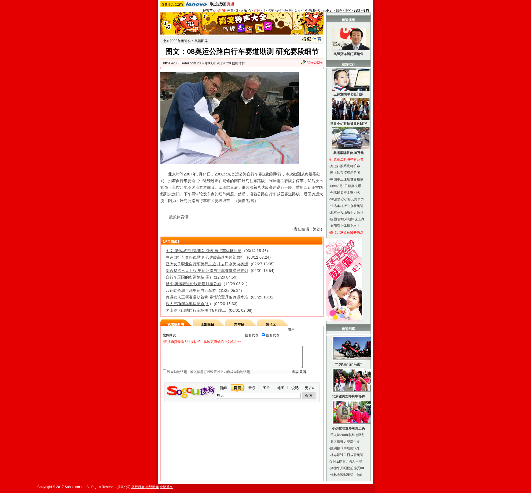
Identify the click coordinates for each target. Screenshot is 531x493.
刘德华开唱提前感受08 (347, 468)
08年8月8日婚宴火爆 (345, 186)
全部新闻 (152, 487)
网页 (237, 388)
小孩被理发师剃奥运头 (348, 428)
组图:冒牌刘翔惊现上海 (347, 219)
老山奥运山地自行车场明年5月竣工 (196, 310)
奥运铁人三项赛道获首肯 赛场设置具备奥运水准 (207, 297)
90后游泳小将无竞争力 (347, 199)
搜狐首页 (209, 10)
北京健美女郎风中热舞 (348, 396)
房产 (279, 10)
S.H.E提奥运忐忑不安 (346, 461)
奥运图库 (201, 41)
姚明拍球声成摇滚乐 (345, 448)
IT (263, 10)
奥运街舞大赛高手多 (345, 442)
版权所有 (138, 487)
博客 (348, 10)
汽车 (270, 10)
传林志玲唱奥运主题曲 (346, 475)
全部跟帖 (207, 324)
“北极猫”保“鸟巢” (348, 364)
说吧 (295, 388)
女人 (297, 10)
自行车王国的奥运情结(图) (188, 277)
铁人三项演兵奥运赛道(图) (188, 303)
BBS (356, 10)
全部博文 (166, 487)
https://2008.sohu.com (179, 63)
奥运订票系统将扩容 (345, 166)
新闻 (221, 10)
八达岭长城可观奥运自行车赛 (191, 290)
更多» (309, 388)
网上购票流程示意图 (345, 173)
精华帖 (239, 324)
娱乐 (243, 10)
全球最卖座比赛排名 (345, 193)
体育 (230, 10)
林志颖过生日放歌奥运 (346, 455)
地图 (280, 388)
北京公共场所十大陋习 (346, 212)
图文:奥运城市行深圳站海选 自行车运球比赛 (203, 250)
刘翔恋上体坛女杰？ (345, 226)
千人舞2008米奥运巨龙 (347, 435)
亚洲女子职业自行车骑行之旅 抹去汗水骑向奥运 (207, 264)
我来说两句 (315, 63)
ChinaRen (326, 10)
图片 (266, 388)
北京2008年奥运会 (177, 41)
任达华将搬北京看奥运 (346, 206)
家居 (288, 10)
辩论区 (271, 324)
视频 (312, 10)
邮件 (339, 10)
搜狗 (365, 10)
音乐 (252, 388)
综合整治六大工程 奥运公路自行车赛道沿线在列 (207, 270)
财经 (257, 10)
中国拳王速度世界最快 (346, 179)
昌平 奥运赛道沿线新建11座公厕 (193, 284)
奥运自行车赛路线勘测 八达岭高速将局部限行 (205, 257)
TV (305, 10)
